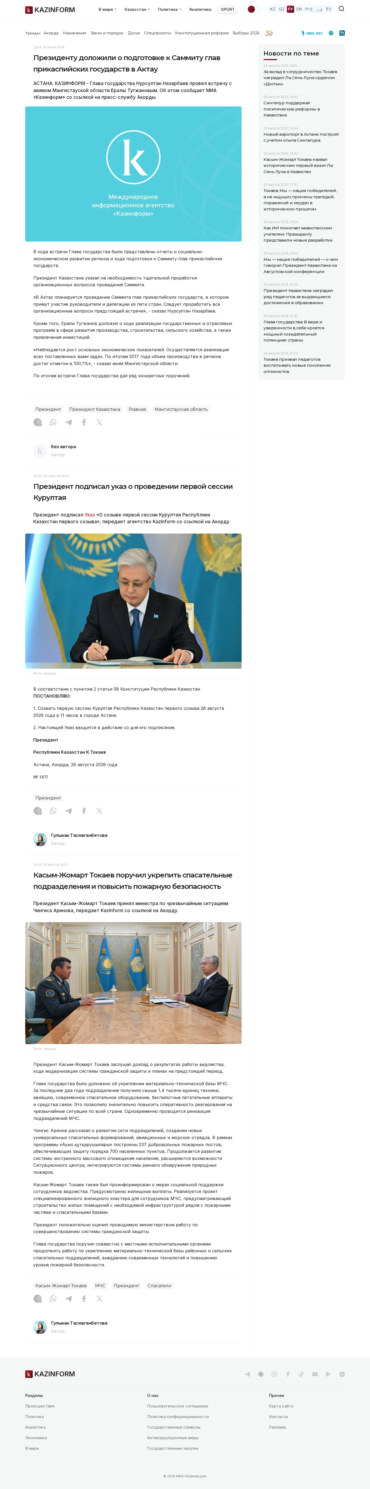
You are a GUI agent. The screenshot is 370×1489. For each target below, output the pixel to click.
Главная (137, 409)
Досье (134, 33)
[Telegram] (68, 422)
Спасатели (159, 1285)
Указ (90, 515)
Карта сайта (281, 1406)
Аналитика (200, 9)
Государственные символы (173, 1427)
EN (299, 9)
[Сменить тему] (255, 9)
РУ (290, 9)
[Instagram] (37, 422)
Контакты (278, 1416)
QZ (282, 9)
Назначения (74, 33)
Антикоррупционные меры (173, 1437)
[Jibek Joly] (314, 33)
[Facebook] (84, 422)
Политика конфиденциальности (178, 1416)
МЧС (100, 1285)
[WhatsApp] (53, 422)
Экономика (36, 1437)
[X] (99, 422)
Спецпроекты (157, 33)
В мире (32, 1448)
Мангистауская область (181, 409)
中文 (309, 9)
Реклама (277, 1427)
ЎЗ (328, 9)
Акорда (51, 33)
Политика (34, 1416)
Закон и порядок (107, 33)
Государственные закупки (172, 1448)
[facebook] (288, 1374)
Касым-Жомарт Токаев (61, 1285)
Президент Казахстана (94, 409)
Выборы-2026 (246, 33)
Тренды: (33, 33)
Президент (48, 409)
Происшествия (39, 1406)
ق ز (319, 9)
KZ (272, 9)
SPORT (228, 9)
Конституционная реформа (202, 33)
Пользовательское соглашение (177, 1406)
